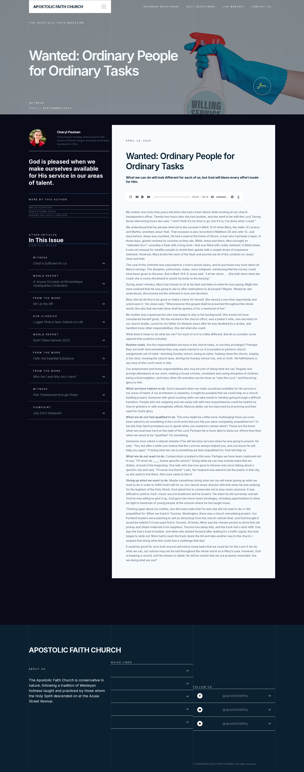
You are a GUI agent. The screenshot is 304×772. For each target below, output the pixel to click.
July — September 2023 (51, 108)
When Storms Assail (42, 211)
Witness (37, 103)
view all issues (43, 245)
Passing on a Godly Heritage (48, 215)
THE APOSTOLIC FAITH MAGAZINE (56, 22)
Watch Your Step (40, 207)
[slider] (172, 197)
